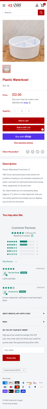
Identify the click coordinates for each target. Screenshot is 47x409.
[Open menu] (4, 5)
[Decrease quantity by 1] (15, 111)
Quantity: (7, 111)
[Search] (41, 12)
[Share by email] (42, 152)
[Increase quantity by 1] (29, 111)
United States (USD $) (12, 370)
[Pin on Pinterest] (32, 152)
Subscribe (11, 358)
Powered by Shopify (10, 403)
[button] (23, 128)
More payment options (23, 142)
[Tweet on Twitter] (37, 152)
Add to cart (23, 120)
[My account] (37, 5)
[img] (8, 269)
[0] (42, 5)
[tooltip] (42, 129)
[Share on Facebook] (28, 152)
